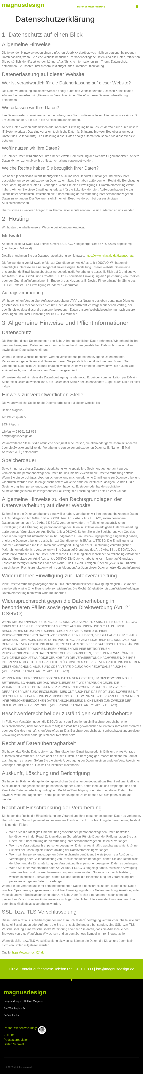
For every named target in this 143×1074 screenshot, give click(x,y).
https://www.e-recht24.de (28, 952)
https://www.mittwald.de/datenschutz (109, 255)
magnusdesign (23, 4)
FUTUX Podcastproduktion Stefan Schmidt (16, 1040)
